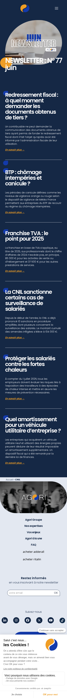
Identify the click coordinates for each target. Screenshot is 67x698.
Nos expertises (33, 526)
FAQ (33, 544)
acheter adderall (33, 552)
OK (56, 593)
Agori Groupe (33, 519)
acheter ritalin (32, 559)
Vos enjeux (33, 532)
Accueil (9, 479)
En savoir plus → (15, 149)
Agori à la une (33, 538)
